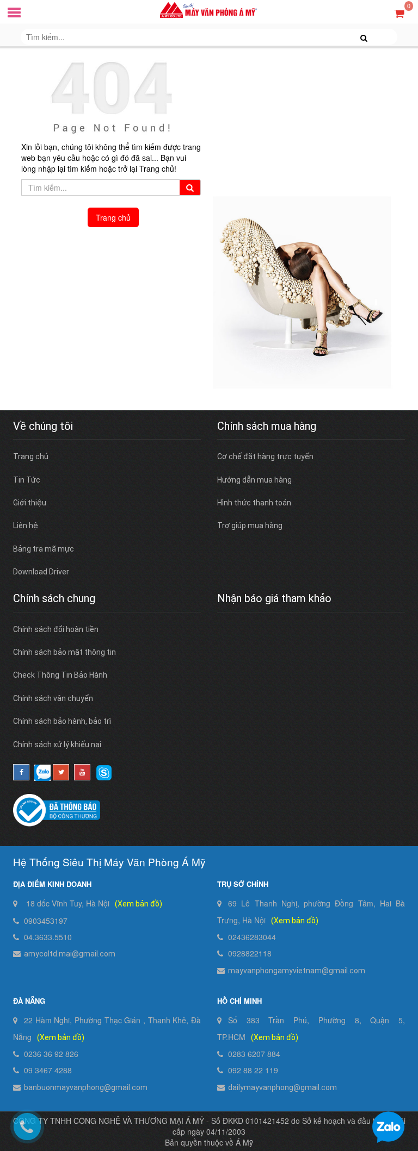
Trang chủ (113, 217)
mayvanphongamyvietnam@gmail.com (296, 970)
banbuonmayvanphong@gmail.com (85, 1087)
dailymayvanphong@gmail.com (282, 1087)
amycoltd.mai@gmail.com (69, 953)
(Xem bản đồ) (138, 903)
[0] (399, 13)
